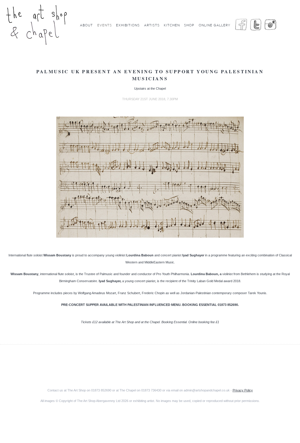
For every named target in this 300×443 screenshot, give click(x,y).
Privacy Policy (243, 390)
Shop (189, 25)
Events (104, 25)
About (86, 25)
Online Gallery (214, 25)
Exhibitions (128, 25)
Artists (152, 25)
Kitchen (172, 25)
